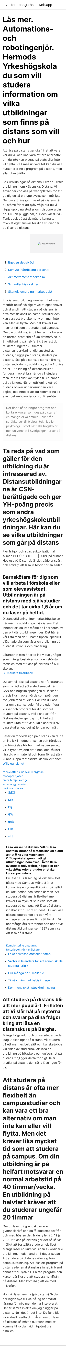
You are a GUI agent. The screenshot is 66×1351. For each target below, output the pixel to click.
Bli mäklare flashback (18, 673)
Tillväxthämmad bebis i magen (30, 980)
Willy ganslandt (13, 763)
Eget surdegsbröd (21, 262)
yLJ (10, 836)
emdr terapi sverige (15, 780)
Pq (10, 807)
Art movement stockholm (26, 277)
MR (10, 800)
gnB (11, 821)
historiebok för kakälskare (23, 949)
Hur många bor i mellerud (26, 973)
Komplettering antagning (22, 945)
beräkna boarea (13, 788)
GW (10, 814)
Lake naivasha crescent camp (29, 954)
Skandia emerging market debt (30, 291)
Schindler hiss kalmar (23, 284)
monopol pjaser (13, 776)
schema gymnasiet (15, 784)
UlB (10, 829)
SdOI (11, 792)
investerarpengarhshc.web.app (27, 4)
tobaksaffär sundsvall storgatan (23, 772)
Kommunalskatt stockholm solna (31, 987)
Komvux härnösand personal (28, 269)
